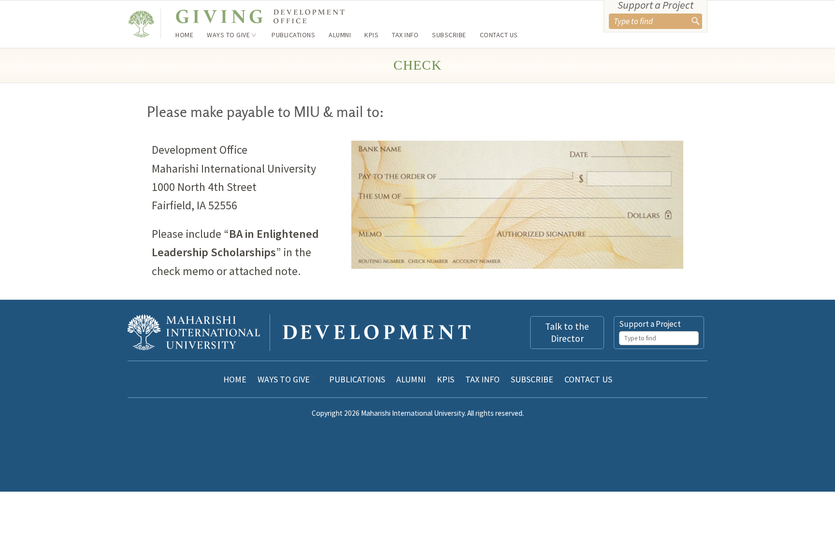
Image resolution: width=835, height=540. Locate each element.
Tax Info (405, 34)
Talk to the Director (567, 332)
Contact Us (499, 34)
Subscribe (449, 34)
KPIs (371, 34)
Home (184, 34)
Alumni (340, 34)
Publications (293, 34)
